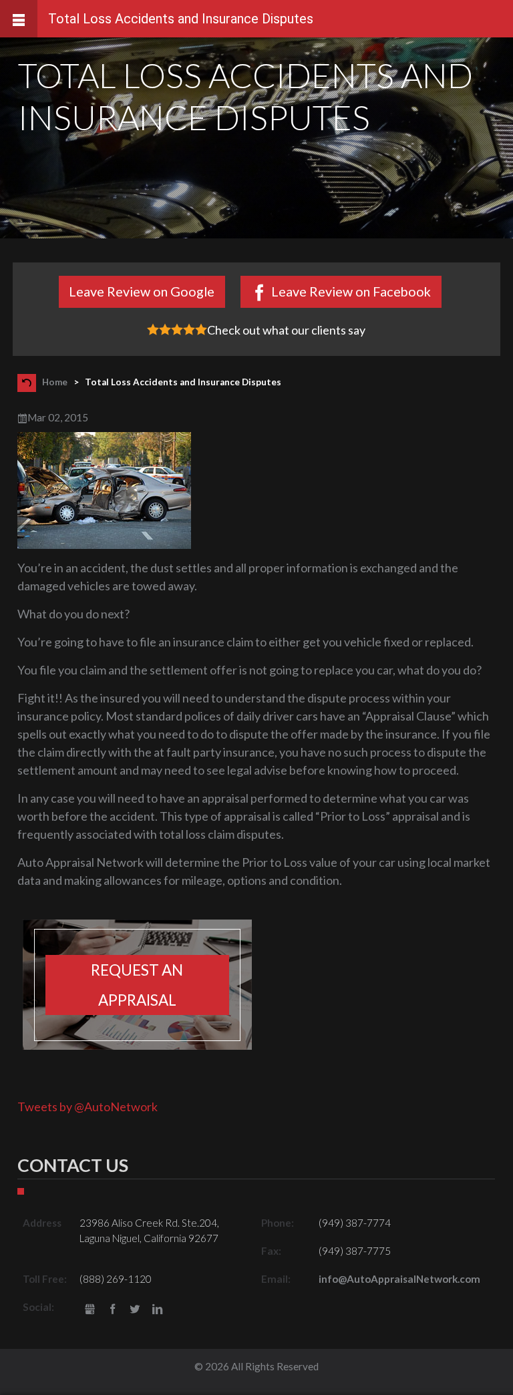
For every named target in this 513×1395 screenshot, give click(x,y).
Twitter (135, 1310)
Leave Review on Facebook (351, 291)
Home (54, 382)
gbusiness (89, 1310)
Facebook (112, 1310)
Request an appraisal (137, 985)
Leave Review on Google (141, 291)
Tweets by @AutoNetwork (87, 1106)
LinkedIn (157, 1310)
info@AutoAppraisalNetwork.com (399, 1279)
